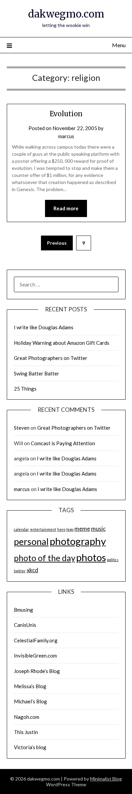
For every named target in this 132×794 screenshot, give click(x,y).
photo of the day (44, 558)
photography (78, 541)
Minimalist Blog (106, 779)
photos (91, 557)
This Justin (26, 732)
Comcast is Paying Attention (63, 443)
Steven (21, 428)
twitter (20, 571)
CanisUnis (25, 625)
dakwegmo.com (66, 14)
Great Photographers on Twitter (50, 358)
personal (31, 541)
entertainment (43, 529)
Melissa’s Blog (30, 686)
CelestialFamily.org (36, 640)
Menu (119, 45)
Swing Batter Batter (36, 373)
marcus (66, 136)
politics (112, 559)
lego (69, 529)
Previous (57, 243)
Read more (66, 208)
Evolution (66, 114)
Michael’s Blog (30, 701)
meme (82, 528)
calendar (21, 529)
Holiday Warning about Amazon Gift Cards (61, 343)
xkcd (32, 570)
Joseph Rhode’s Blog (37, 671)
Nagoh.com (26, 717)
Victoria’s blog (30, 747)
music (98, 528)
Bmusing (23, 610)
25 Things (25, 389)
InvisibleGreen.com (35, 655)
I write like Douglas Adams (43, 327)
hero (61, 529)
